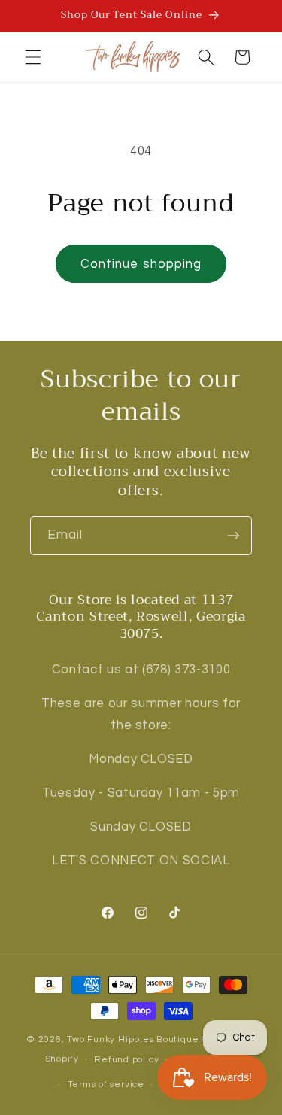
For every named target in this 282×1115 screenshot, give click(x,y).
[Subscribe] (233, 535)
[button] (33, 57)
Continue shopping (141, 263)
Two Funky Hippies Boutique (133, 1039)
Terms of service (106, 1084)
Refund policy (126, 1060)
